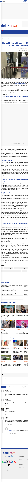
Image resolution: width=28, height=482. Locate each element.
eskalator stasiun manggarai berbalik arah (11, 271)
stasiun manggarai (8, 268)
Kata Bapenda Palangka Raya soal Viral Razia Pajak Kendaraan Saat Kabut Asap (17, 365)
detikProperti (21, 467)
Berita (7, 33)
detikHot (20, 461)
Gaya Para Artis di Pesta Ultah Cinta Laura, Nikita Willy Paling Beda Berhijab (7, 317)
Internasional (20, 33)
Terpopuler (9, 35)
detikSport (21, 462)
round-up (24, 271)
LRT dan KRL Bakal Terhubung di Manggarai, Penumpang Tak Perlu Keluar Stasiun (10, 290)
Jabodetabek (13, 33)
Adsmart (4, 35)
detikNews (3, 38)
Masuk (25, 1)
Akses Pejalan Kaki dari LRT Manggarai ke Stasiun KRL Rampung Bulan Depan (11, 294)
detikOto (20, 466)
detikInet (20, 459)
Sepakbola (21, 464)
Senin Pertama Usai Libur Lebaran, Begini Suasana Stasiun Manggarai (11, 286)
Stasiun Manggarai (20, 84)
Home (2, 33)
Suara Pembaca (23, 35)
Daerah (15, 35)
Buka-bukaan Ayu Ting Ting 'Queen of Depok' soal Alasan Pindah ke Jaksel (7, 332)
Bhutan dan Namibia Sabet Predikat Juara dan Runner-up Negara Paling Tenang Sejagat (6, 364)
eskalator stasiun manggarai (20, 268)
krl (2, 268)
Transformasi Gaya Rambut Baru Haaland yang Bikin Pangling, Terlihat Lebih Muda (5, 350)
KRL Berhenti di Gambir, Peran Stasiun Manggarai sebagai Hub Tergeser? (11, 297)
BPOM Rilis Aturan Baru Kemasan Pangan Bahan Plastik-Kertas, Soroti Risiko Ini (17, 350)
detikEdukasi (21, 456)
